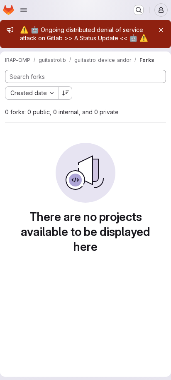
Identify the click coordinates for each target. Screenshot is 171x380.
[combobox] (32, 93)
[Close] (161, 30)
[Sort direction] (65, 93)
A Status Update (96, 38)
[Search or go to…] (139, 10)
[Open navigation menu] (23, 10)
